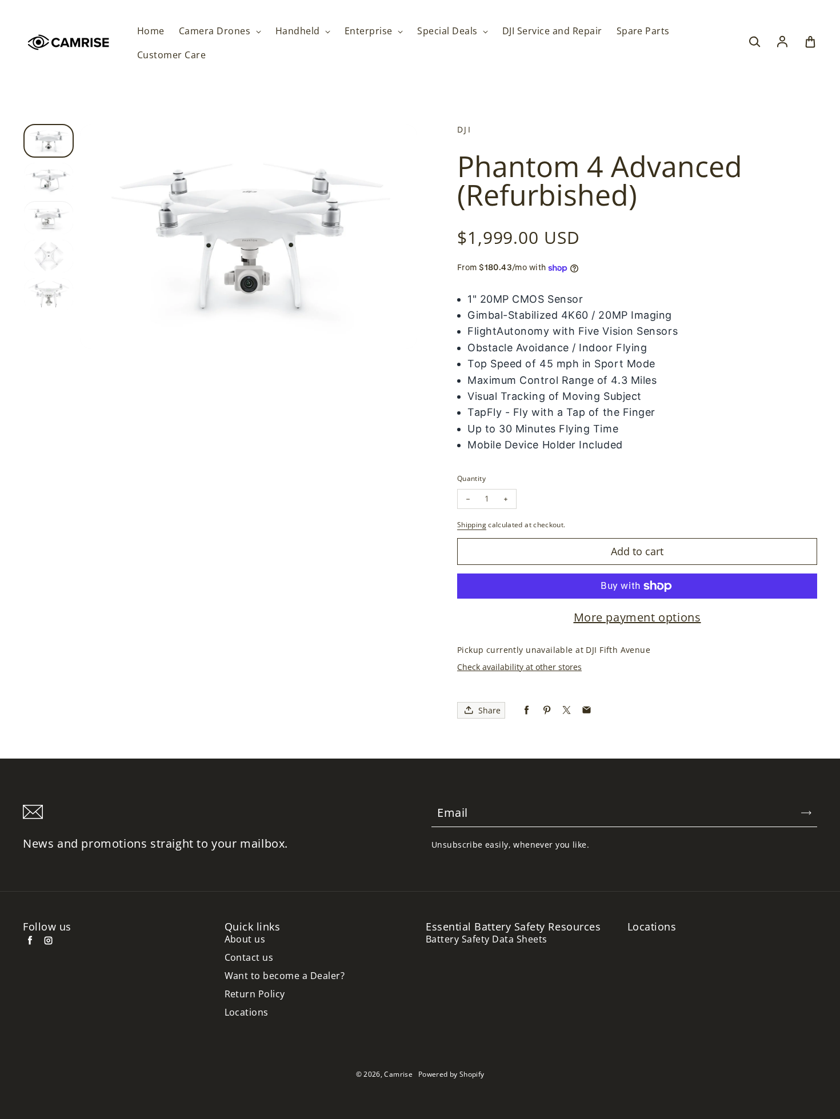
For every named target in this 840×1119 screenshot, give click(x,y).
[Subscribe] (806, 813)
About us (245, 939)
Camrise (398, 1074)
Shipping (471, 525)
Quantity (471, 478)
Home (151, 31)
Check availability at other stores (519, 666)
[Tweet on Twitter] (566, 710)
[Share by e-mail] (586, 710)
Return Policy (255, 994)
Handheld (298, 31)
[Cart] (810, 42)
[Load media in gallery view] (48, 141)
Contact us (249, 958)
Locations (247, 1012)
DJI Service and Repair (552, 31)
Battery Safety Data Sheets (486, 939)
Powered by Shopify (451, 1074)
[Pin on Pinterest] (546, 710)
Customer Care (171, 55)
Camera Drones (216, 31)
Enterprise (370, 31)
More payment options (637, 617)
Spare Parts (643, 31)
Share (489, 710)
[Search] (754, 42)
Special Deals (448, 31)
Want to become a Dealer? (285, 976)
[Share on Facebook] (526, 710)
